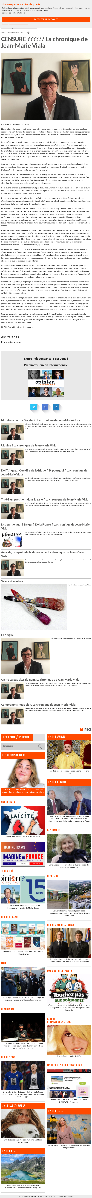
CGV (50, 1196)
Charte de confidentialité (60, 1196)
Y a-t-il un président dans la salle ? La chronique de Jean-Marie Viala (45, 499)
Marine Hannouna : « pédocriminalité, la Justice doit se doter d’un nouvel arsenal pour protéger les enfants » (23, 792)
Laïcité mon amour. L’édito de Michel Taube (23, 837)
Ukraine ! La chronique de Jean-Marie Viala (28, 445)
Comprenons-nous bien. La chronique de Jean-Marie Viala (38, 705)
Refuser (5, 24)
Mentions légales (43, 1196)
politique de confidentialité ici (13, 13)
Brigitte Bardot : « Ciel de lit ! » (69, 1056)
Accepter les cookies (46, 19)
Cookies (71, 1196)
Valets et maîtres (12, 581)
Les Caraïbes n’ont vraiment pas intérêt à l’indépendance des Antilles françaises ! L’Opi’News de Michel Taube (69, 913)
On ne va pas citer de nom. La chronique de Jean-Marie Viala (40, 679)
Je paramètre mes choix (18, 24)
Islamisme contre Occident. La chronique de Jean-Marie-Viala (40, 420)
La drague (7, 635)
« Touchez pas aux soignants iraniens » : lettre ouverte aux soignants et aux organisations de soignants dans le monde (69, 1007)
